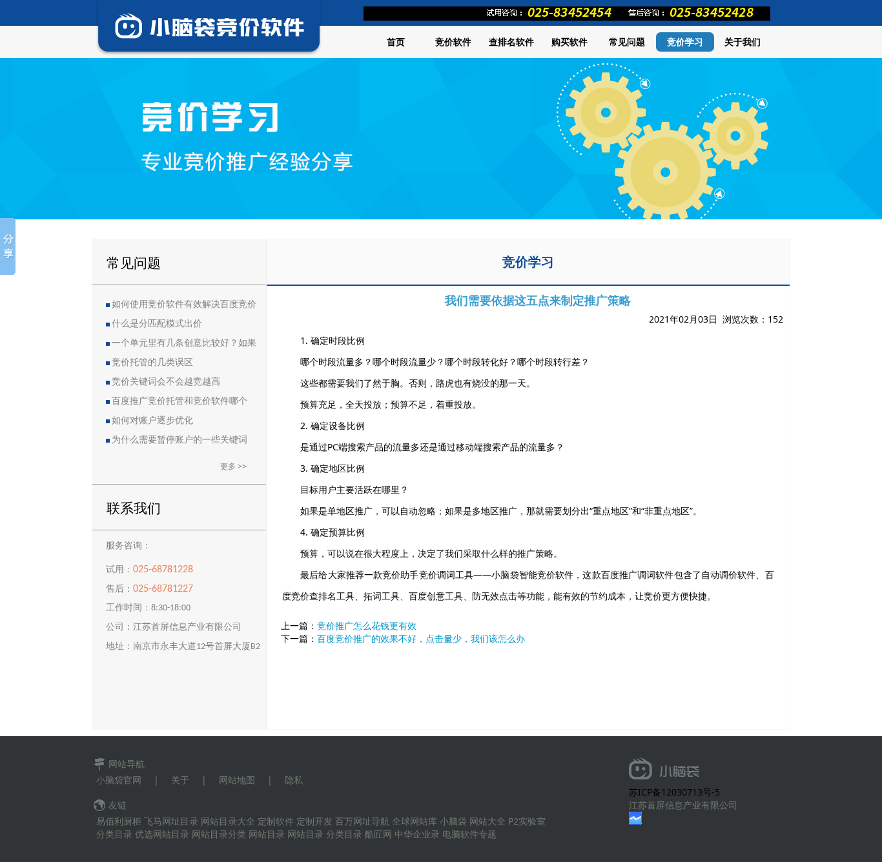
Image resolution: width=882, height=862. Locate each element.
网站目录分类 (219, 834)
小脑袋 (453, 821)
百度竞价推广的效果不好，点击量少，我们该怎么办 (421, 638)
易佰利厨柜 (118, 821)
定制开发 (314, 821)
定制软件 (276, 821)
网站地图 (237, 780)
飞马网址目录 (171, 821)
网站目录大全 (228, 821)
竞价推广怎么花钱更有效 (366, 625)
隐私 (294, 780)
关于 (180, 780)
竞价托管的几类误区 (152, 363)
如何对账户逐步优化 (152, 421)
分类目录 (114, 834)
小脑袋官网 (118, 780)
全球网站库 (414, 821)
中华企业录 (417, 834)
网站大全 (487, 821)
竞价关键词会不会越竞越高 (166, 382)
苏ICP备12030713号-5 (674, 792)
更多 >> (233, 466)
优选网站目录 (162, 834)
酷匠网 (378, 834)
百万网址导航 (362, 821)
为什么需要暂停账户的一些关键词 (179, 440)
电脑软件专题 (469, 834)
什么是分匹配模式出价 (157, 324)
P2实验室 (527, 821)
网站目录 (267, 834)
